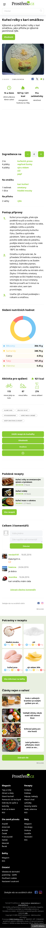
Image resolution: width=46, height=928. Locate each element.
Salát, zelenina (30, 809)
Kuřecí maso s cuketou (26, 500)
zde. (26, 913)
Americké (6, 827)
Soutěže (27, 833)
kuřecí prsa (12, 667)
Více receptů (9, 512)
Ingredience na (11, 154)
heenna (12, 567)
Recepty (28, 785)
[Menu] (4, 4)
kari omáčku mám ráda (19, 581)
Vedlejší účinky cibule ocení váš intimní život (32, 715)
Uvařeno (23, 447)
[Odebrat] (41, 154)
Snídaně (27, 790)
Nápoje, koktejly (31, 796)
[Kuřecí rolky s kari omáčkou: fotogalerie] (23, 59)
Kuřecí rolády (21, 491)
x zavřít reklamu (38, 926)
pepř (19, 174)
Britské (5, 830)
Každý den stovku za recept (13, 420)
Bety (26, 819)
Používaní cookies (9, 878)
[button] (41, 11)
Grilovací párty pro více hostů (32, 730)
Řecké (4, 846)
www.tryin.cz (25, 903)
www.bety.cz (35, 903)
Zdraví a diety (8, 793)
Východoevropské (10, 415)
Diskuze (27, 830)
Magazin (28, 824)
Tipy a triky (6, 790)
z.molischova (18, 79)
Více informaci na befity (14, 679)
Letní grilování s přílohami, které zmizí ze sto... (32, 745)
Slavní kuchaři (8, 796)
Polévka (27, 793)
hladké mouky (24, 190)
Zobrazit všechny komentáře (23, 589)
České (4, 833)
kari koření (23, 184)
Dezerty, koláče (30, 806)
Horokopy (28, 827)
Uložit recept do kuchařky (23, 434)
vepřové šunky (24, 164)
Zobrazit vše (23, 757)
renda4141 (13, 554)
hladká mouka (12, 642)
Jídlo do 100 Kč (23, 410)
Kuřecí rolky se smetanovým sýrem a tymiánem (28, 480)
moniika (12, 577)
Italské (5, 840)
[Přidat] (28, 154)
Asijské (5, 824)
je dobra (12, 571)
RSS (3, 812)
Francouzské (7, 837)
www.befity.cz (23, 905)
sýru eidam (23, 167)
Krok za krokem (8, 809)
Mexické (5, 843)
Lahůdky (27, 803)
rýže (19, 201)
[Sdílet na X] (37, 79)
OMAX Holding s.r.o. (16, 919)
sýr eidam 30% (33, 667)
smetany (21, 187)
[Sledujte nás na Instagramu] (42, 603)
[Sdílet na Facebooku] (33, 79)
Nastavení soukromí (10, 881)
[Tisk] (23, 453)
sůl (18, 170)
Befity (5, 853)
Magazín (6, 785)
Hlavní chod (8, 410)
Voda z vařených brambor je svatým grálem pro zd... (32, 700)
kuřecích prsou (25, 161)
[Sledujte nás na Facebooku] (39, 603)
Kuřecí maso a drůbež (28, 415)
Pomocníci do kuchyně (11, 799)
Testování (28, 837)
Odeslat (26, 546)
